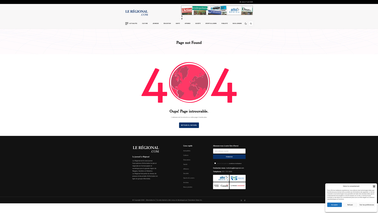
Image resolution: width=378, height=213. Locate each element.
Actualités (133, 23)
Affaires (187, 23)
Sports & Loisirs (211, 23)
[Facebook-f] (245, 200)
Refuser (350, 205)
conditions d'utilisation (235, 163)
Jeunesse (156, 23)
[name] (136, 12)
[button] (374, 186)
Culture (145, 23)
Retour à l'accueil (189, 125)
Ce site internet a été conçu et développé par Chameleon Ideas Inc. (179, 200)
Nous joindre (237, 23)
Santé (178, 23)
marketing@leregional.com (235, 168)
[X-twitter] (241, 200)
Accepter (334, 205)
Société (198, 23)
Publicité (224, 23)
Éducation (167, 23)
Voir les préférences (366, 205)
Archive (186, 182)
